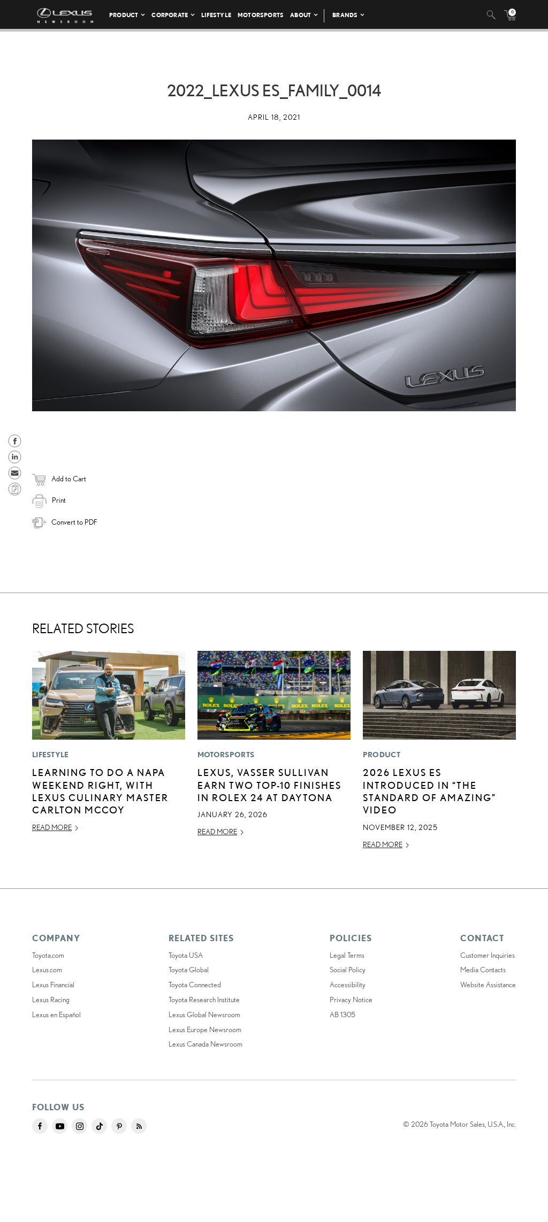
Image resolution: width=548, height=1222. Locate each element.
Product (123, 14)
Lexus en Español (56, 1014)
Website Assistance (488, 984)
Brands (344, 14)
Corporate (169, 14)
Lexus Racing (51, 999)
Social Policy (348, 969)
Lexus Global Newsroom (204, 1014)
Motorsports (261, 14)
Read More (52, 827)
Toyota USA (186, 955)
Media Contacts (483, 969)
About (300, 14)
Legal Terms (347, 955)
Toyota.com (48, 955)
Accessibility (348, 984)
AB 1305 (342, 1014)
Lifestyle (216, 14)
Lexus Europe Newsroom (205, 1029)
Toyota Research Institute (204, 999)
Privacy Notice (351, 999)
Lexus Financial (53, 984)
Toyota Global (189, 969)
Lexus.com (47, 969)
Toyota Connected (195, 984)
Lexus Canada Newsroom (205, 1044)
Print (59, 500)
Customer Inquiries (487, 955)
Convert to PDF (74, 522)
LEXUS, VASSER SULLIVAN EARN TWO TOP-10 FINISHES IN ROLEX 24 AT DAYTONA (269, 785)
